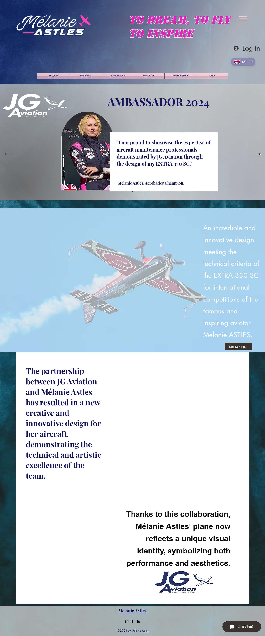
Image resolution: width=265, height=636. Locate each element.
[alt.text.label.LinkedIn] (138, 622)
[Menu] (243, 19)
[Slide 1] (132, 191)
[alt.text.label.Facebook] (132, 622)
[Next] (255, 154)
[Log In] (236, 48)
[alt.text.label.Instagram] (127, 622)
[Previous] (10, 154)
